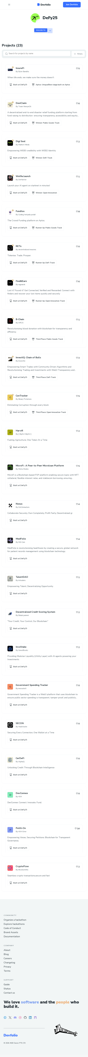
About (7, 950)
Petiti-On (21, 828)
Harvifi (19, 430)
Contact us (9, 992)
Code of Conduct (12, 928)
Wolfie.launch (23, 176)
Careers (8, 958)
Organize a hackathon (15, 919)
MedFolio (21, 538)
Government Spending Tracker (32, 685)
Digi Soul (20, 141)
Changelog (9, 962)
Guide (7, 984)
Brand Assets (11, 932)
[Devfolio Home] (44, 4)
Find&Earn (21, 281)
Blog (6, 954)
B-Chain (20, 319)
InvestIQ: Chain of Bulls (28, 357)
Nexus (19, 503)
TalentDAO (22, 577)
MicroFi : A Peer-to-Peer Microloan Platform (40, 465)
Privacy (7, 966)
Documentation (12, 936)
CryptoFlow (22, 866)
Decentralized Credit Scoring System (35, 611)
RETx (18, 246)
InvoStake (21, 646)
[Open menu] (9, 4)
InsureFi (20, 68)
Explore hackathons (14, 924)
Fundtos (20, 211)
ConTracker (22, 395)
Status (7, 988)
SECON (20, 723)
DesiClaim (21, 103)
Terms (7, 970)
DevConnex (22, 793)
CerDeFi (20, 758)
